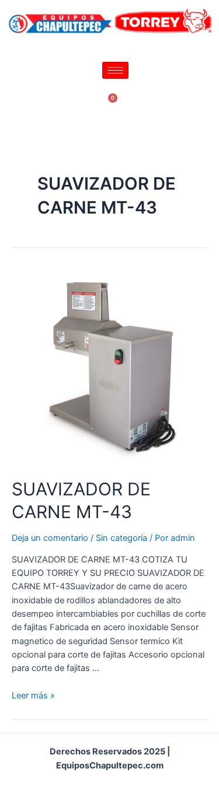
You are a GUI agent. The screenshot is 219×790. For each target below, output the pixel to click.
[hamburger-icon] (115, 70)
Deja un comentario (50, 538)
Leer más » (33, 695)
